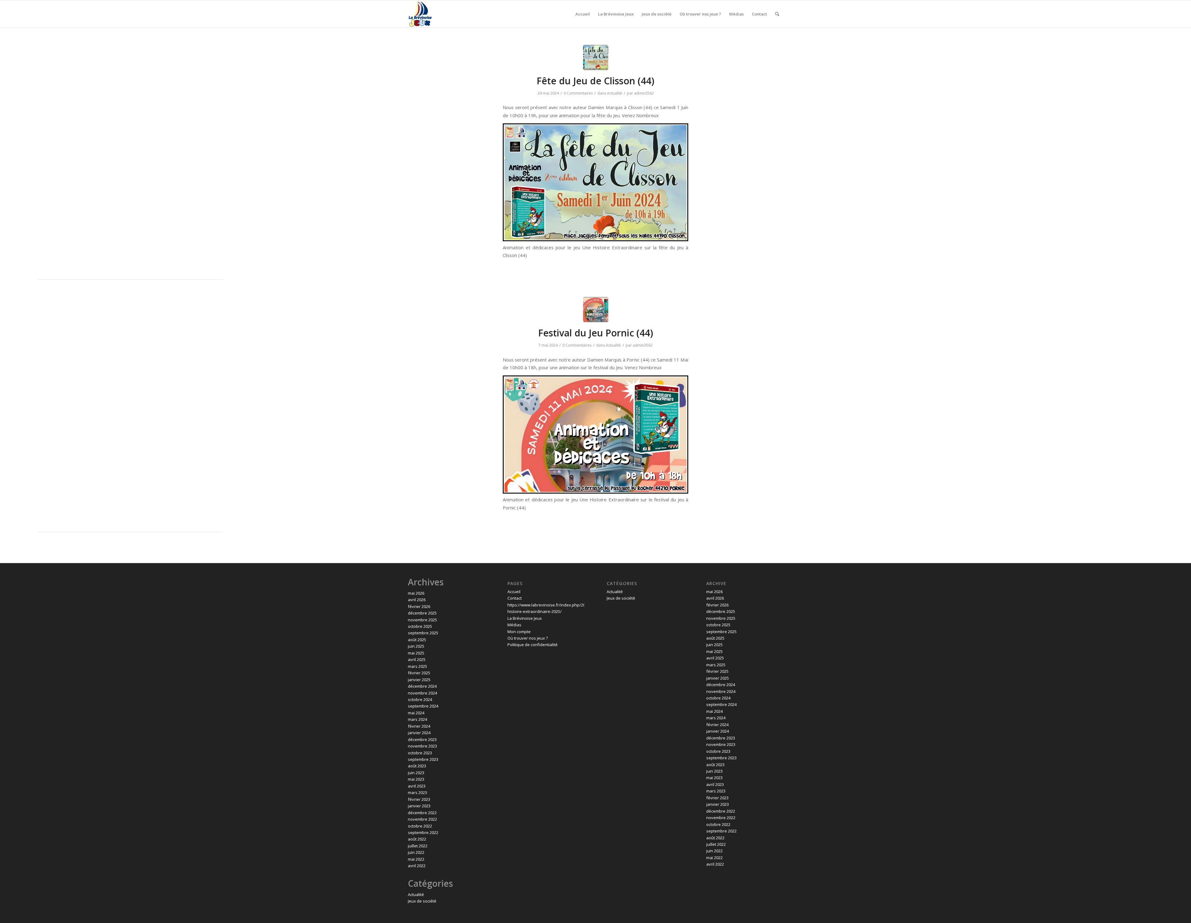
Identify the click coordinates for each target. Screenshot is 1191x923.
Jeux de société (422, 901)
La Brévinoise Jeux (524, 618)
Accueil (513, 591)
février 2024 (419, 726)
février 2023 (419, 799)
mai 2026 (416, 593)
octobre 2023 (420, 753)
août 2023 (417, 766)
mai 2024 (416, 713)
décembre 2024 (422, 686)
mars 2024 (417, 719)
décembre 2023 (422, 739)
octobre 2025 (420, 626)
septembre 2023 (423, 759)
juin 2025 (416, 646)
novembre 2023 (422, 746)
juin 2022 (416, 852)
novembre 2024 (422, 693)
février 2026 (419, 606)
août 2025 (417, 639)
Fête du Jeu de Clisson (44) (595, 80)
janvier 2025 (419, 679)
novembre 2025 (422, 620)
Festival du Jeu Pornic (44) (595, 332)
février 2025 (419, 673)
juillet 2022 (417, 846)
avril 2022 (417, 865)
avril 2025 (417, 659)
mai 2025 (416, 653)
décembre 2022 (422, 812)
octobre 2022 (420, 826)
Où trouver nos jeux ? (527, 638)
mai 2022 (416, 859)
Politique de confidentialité (532, 644)
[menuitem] (582, 14)
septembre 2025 (423, 633)
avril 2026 (417, 599)
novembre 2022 (422, 819)
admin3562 (644, 93)
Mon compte (519, 631)
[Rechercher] (777, 14)
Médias (514, 625)
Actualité (614, 93)
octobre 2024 (420, 699)
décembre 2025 (422, 613)
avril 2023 (417, 786)
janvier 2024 (419, 732)
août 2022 (417, 839)
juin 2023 (416, 772)
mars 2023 (417, 792)
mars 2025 (417, 666)
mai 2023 (416, 779)
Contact (514, 598)
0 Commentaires (578, 93)
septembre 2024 (423, 706)
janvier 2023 (419, 806)
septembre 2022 (423, 832)
